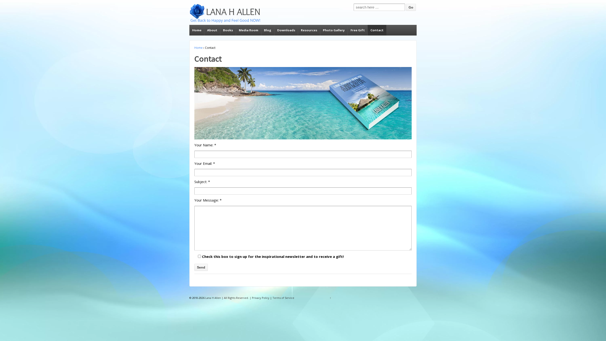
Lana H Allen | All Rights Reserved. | (228, 298)
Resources (309, 30)
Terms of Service (283, 298)
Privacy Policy (260, 298)
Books (228, 30)
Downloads (286, 30)
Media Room (248, 30)
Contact (376, 30)
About (212, 30)
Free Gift (358, 30)
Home (196, 30)
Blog (267, 30)
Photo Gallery (334, 30)
